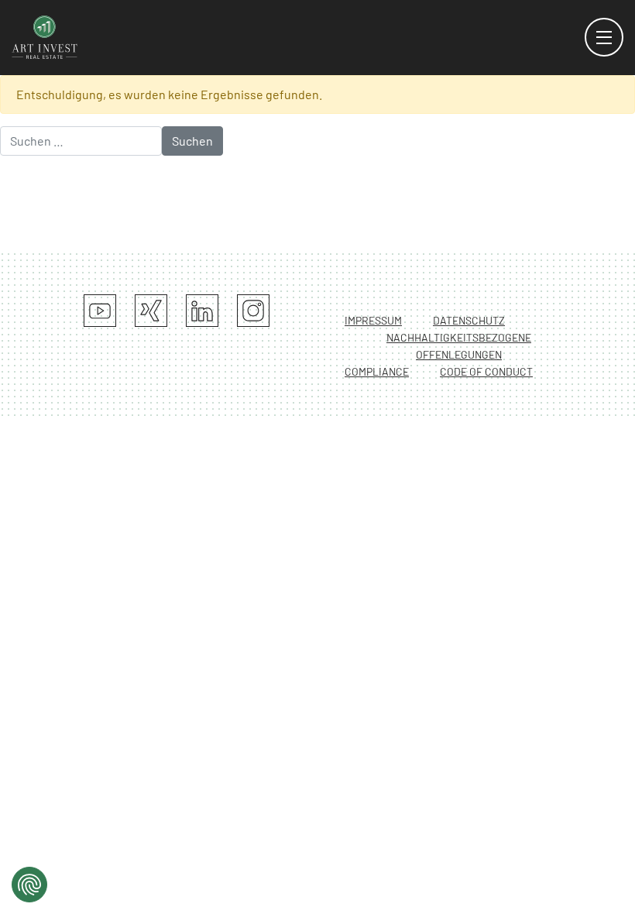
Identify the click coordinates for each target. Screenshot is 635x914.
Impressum (373, 320)
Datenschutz (469, 320)
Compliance (377, 371)
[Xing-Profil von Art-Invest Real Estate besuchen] (151, 310)
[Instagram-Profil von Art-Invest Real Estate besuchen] (253, 310)
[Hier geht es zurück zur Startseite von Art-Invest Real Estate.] (45, 35)
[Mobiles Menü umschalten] (604, 37)
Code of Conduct (486, 371)
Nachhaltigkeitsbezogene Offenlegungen (458, 346)
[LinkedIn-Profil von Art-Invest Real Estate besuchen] (202, 310)
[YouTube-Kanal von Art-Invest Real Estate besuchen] (100, 310)
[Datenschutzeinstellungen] (29, 884)
